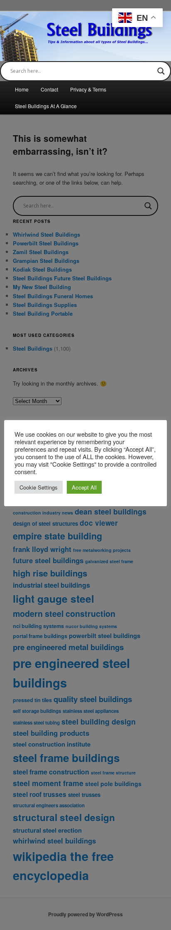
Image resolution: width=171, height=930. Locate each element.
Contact (49, 89)
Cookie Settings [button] (39, 487)
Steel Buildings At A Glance (46, 105)
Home (22, 89)
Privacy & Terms (88, 89)
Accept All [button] (84, 487)
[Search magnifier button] (161, 71)
